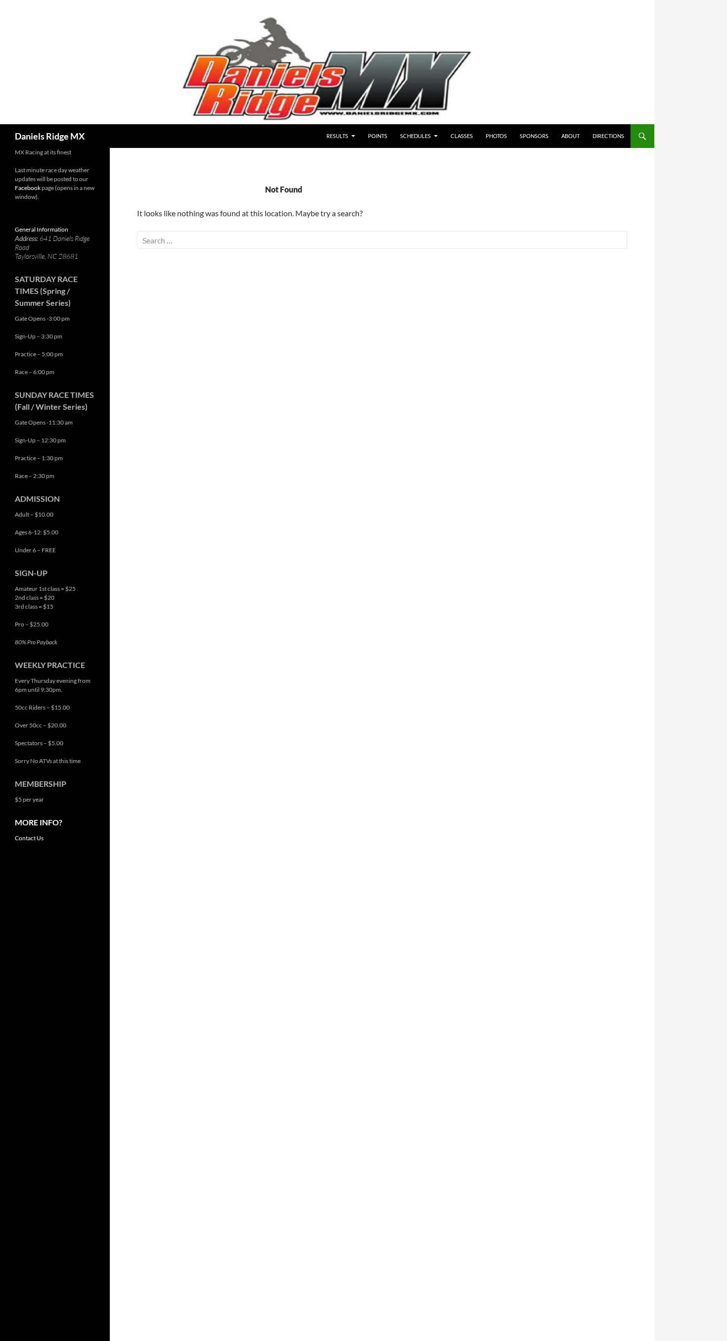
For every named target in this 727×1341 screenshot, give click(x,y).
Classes (462, 136)
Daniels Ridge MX (50, 136)
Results (337, 136)
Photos (496, 136)
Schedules (415, 136)
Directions (608, 136)
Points (377, 136)
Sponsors (534, 136)
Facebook (28, 188)
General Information (41, 229)
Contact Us (29, 838)
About (570, 136)
